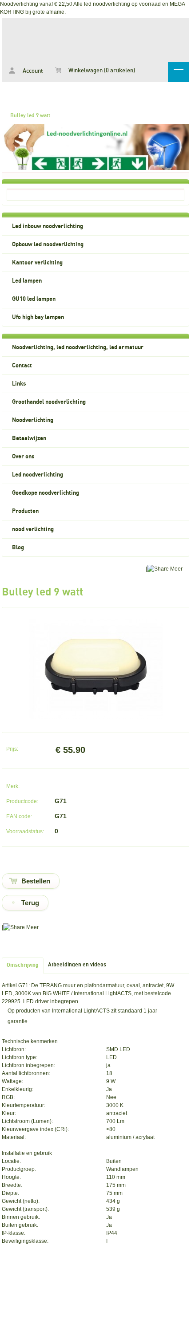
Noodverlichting (32, 420)
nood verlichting (33, 529)
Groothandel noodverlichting (49, 402)
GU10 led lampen (34, 299)
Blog (18, 547)
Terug (30, 902)
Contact (22, 366)
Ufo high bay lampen (38, 317)
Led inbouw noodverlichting (47, 226)
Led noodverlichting (37, 475)
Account (32, 71)
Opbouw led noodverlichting (48, 244)
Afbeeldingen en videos (77, 965)
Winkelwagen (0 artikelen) (101, 71)
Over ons (23, 456)
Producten (25, 511)
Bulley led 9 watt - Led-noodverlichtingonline (95, 38)
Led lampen (27, 281)
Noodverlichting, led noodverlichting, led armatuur (77, 347)
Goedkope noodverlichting (45, 493)
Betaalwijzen (29, 438)
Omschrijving (23, 965)
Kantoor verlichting (37, 263)
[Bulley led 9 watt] (96, 717)
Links (19, 384)
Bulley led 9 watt (30, 115)
